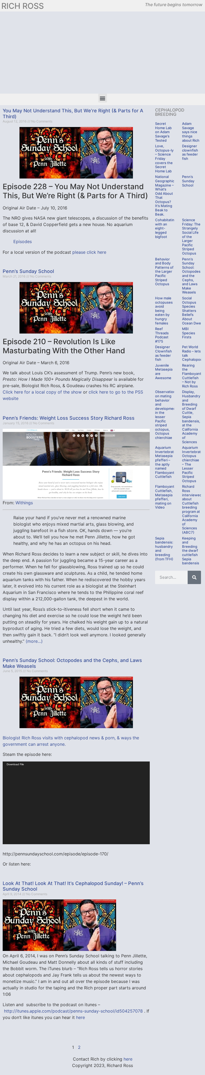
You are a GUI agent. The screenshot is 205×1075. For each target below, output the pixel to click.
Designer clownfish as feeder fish (190, 152)
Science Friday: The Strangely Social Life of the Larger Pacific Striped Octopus (191, 236)
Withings (24, 502)
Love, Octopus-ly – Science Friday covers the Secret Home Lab (164, 158)
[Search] (194, 577)
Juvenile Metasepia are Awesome (163, 371)
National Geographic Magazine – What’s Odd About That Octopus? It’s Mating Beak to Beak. (164, 195)
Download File (15, 764)
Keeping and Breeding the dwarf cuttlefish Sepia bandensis (190, 550)
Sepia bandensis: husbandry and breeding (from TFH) (164, 548)
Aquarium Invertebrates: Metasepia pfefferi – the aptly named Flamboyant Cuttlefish (167, 462)
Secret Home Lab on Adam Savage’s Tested (163, 131)
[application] (76, 802)
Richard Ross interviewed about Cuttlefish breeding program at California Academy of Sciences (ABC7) (192, 509)
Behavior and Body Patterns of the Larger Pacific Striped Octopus (164, 271)
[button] (102, 98)
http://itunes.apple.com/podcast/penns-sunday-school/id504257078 (73, 1011)
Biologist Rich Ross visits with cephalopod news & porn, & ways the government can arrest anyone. (71, 741)
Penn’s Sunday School (28, 271)
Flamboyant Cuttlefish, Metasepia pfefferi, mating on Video (164, 496)
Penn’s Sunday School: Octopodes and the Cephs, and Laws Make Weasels (191, 276)
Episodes (22, 241)
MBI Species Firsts (188, 333)
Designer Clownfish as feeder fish (163, 353)
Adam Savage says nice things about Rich (190, 131)
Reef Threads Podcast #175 (162, 335)
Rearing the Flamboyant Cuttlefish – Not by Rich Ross (191, 375)
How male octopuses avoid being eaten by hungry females (164, 310)
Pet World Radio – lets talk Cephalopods (193, 353)
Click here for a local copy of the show (43, 392)
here (80, 1017)
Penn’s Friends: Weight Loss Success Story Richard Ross (69, 418)
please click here (89, 252)
